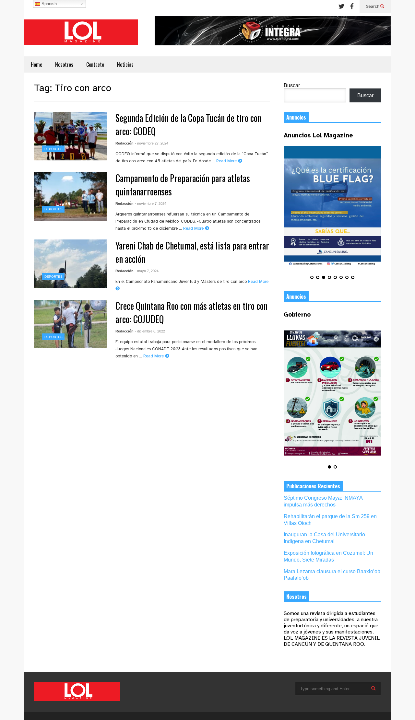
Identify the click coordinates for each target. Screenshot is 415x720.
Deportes (53, 149)
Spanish (48, 3)
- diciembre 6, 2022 (150, 331)
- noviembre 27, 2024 (151, 143)
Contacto (95, 64)
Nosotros (64, 64)
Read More (227, 161)
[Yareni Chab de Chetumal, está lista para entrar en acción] (70, 263)
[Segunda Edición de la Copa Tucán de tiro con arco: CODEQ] (70, 136)
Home (36, 64)
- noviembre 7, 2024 (150, 203)
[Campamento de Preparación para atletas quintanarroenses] (70, 196)
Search (373, 6)
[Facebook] (352, 6)
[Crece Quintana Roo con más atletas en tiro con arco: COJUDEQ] (70, 324)
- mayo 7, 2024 (147, 271)
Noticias (125, 64)
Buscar (292, 85)
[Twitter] (341, 6)
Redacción (124, 143)
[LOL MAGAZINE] (81, 34)
